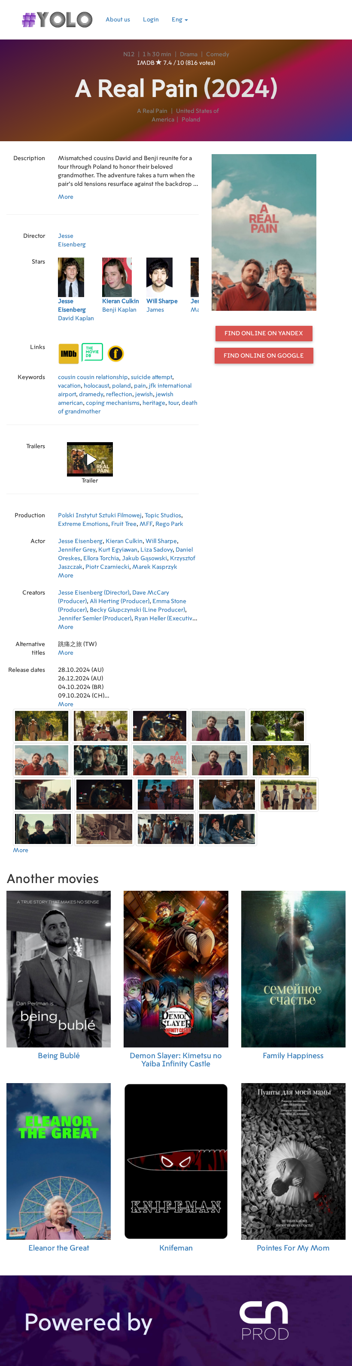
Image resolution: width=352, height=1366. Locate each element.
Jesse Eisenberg (80, 541)
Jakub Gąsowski (144, 559)
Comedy (217, 55)
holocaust (96, 386)
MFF (146, 524)
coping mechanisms (113, 403)
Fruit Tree (124, 524)
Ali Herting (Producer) (119, 601)
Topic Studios (163, 516)
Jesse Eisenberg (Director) (93, 593)
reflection (119, 395)
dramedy (91, 395)
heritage (154, 403)
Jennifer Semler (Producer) (94, 619)
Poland (191, 120)
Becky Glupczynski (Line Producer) (137, 610)
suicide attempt (151, 377)
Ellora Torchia (101, 559)
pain (140, 386)
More (65, 197)
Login (151, 20)
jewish (144, 395)
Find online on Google (264, 356)
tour (173, 403)
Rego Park (169, 524)
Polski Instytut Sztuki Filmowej (100, 516)
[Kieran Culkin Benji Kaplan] (124, 330)
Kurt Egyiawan (117, 550)
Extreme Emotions (83, 524)
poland (121, 386)
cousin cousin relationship (93, 377)
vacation (69, 386)
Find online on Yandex (264, 334)
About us (118, 20)
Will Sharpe (161, 541)
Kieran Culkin (124, 541)
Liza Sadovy (156, 550)
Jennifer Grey (76, 550)
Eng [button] (178, 20)
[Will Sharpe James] (168, 330)
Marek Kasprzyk (154, 567)
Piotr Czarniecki (107, 567)
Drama (188, 55)
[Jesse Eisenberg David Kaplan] (80, 330)
